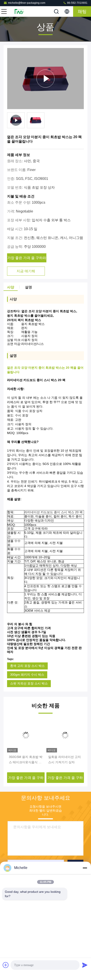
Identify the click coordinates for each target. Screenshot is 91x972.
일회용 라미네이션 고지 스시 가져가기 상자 (25, 759)
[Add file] (6, 965)
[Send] (84, 965)
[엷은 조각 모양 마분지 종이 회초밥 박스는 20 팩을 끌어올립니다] (45, 78)
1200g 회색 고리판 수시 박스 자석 (64, 759)
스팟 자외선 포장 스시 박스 (29, 683)
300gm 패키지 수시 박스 (27, 674)
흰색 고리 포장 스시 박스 (27, 665)
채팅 (82, 11)
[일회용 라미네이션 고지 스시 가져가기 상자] (26, 735)
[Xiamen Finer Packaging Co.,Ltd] (18, 11)
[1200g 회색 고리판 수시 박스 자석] (65, 735)
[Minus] (84, 867)
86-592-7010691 (76, 2)
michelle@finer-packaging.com (26, 2)
